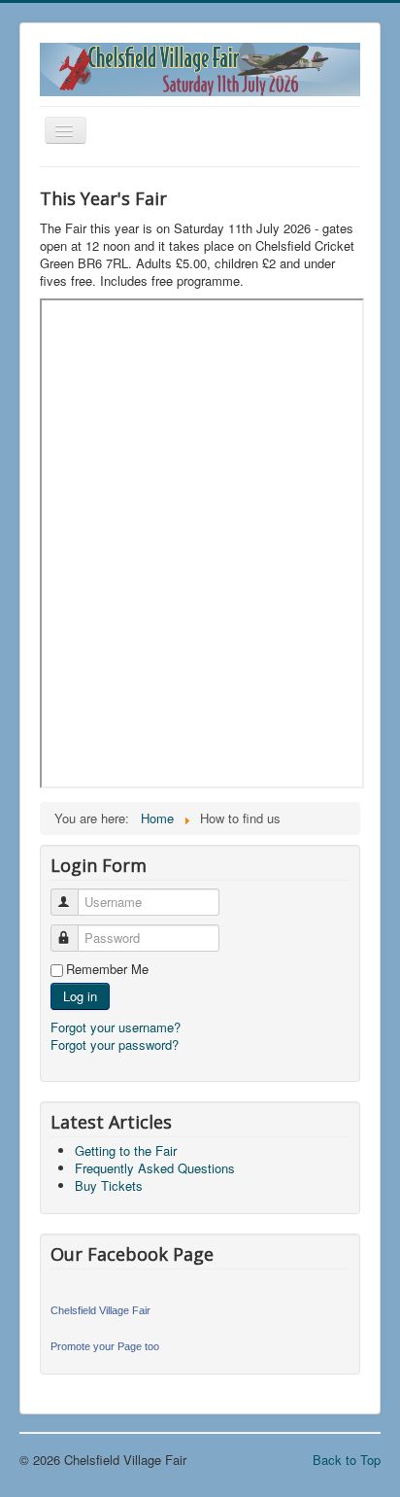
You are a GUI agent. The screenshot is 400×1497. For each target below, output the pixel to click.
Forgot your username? (115, 1027)
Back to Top (347, 1459)
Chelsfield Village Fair (100, 1310)
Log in (80, 996)
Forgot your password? (114, 1044)
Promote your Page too (104, 1346)
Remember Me (107, 969)
